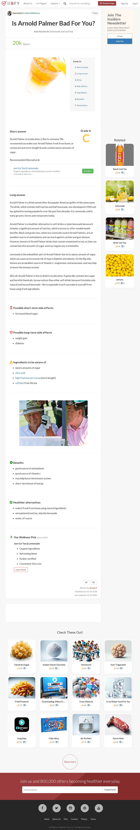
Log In (135, 3)
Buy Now (88, 171)
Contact (74, 819)
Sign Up (124, 3)
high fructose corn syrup (27, 378)
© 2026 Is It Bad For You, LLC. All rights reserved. (70, 827)
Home (46, 819)
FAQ (66, 819)
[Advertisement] (59, 613)
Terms (93, 819)
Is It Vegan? (41, 3)
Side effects (82, 86)
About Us (28, 3)
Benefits (80, 99)
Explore (54, 3)
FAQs (79, 80)
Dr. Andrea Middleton (31, 13)
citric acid (20, 372)
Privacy (84, 819)
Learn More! (21, 569)
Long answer (82, 73)
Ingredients (82, 92)
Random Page (108, 3)
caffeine (19, 383)
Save (96, 13)
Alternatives (82, 105)
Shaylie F (93, 588)
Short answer (82, 67)
